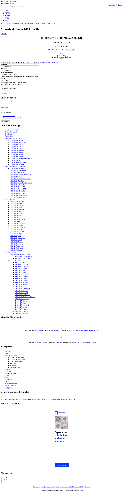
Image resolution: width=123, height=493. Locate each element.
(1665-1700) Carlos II (16, 154)
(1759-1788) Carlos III (17, 164)
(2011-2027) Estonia (16, 240)
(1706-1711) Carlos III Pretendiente (21, 158)
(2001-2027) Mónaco (21, 291)
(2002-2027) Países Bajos (18, 223)
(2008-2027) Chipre (16, 234)
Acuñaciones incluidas (12, 130)
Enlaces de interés (10, 386)
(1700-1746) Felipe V (16, 156)
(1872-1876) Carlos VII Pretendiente (21, 183)
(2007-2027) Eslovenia (17, 232)
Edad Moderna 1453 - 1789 (13, 138)
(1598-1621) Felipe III (17, 146)
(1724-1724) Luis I (16, 160)
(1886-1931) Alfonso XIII (18, 189)
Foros (6, 20)
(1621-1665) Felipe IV (17, 148)
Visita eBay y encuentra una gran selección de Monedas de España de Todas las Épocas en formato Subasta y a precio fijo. (38, 399)
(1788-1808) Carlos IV (17, 168)
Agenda (7, 19)
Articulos (8, 371)
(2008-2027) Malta (15, 236)
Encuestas (8, 381)
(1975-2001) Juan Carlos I (18, 197)
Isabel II (37, 24)
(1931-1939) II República (17, 191)
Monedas (13, 363)
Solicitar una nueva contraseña (12, 118)
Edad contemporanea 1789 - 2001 (20, 254)
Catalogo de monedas (12, 24)
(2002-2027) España (16, 207)
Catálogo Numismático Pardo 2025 (87, 342)
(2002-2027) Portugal (16, 225)
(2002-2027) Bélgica (16, 205)
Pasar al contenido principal (9, 1)
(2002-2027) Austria (16, 203)
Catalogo (7, 13)
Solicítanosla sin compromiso (49, 62)
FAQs (57, 487)
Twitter (4, 479)
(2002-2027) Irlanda (16, 215)
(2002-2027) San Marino (17, 227)
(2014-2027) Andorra (16, 242)
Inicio (6, 10)
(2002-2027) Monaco (16, 221)
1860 (53, 24)
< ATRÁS (4, 34)
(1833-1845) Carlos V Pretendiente (20, 175)
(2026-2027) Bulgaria (16, 250)
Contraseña (5, 107)
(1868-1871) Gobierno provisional (20, 179)
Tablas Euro (9, 136)
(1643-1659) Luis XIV (17, 152)
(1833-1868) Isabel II (16, 177)
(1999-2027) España (21, 274)
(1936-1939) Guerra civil (17, 193)
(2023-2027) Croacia (16, 248)
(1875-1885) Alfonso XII (17, 187)
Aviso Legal (36, 487)
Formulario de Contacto (12, 373)
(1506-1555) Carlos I (16, 140)
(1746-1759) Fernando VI (18, 162)
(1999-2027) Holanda (21, 282)
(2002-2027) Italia (15, 217)
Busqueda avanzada (11, 132)
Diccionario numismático (17, 359)
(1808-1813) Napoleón (17, 173)
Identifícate (111, 5)
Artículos (7, 17)
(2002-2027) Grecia (16, 213)
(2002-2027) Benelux (21, 272)
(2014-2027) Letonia (16, 244)
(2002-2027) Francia (16, 211)
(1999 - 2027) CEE (20, 262)
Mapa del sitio (79, 487)
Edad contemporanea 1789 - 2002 (15, 166)
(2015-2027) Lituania (16, 246)
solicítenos (57, 330)
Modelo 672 (71, 50)
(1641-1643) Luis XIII (17, 150)
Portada (7, 351)
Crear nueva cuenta (9, 116)
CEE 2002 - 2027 (10, 199)
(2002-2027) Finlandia (17, 209)
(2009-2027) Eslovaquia (17, 238)
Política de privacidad (48, 487)
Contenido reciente (11, 384)
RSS (3, 481)
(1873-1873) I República (17, 185)
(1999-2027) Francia (21, 278)
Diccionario (8, 134)
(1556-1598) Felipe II (16, 144)
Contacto (87, 487)
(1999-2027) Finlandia (21, 276)
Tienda (7, 12)
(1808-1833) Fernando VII (18, 171)
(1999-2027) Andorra (21, 266)
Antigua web (9, 388)
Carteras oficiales (10, 252)
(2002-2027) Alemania (17, 201)
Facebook (5, 477)
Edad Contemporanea (27, 24)
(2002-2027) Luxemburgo (18, 219)
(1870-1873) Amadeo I (17, 181)
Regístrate (119, 5)
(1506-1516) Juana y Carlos (18, 142)
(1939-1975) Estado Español (18, 195)
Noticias (7, 15)
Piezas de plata (46, 24)
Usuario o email (6, 102)
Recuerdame (7, 112)
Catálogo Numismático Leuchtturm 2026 (87, 330)
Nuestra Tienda (24, 62)
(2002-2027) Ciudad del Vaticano (25, 297)
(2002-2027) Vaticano (16, 230)
